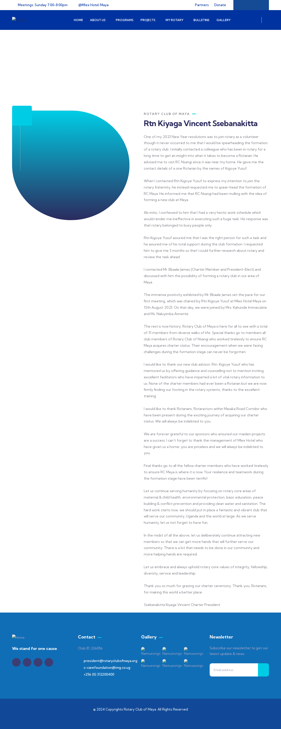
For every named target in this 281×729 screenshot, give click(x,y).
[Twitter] (16, 662)
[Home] (19, 20)
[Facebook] (242, 5)
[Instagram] (259, 5)
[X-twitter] (251, 5)
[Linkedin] (49, 662)
